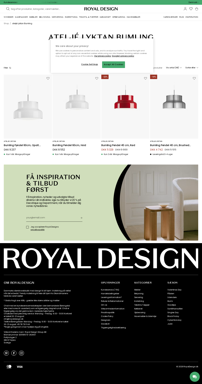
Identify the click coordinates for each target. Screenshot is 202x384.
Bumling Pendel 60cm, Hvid (69, 145)
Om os (104, 305)
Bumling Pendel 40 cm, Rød (118, 145)
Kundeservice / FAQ (110, 290)
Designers (105, 320)
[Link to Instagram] (21, 352)
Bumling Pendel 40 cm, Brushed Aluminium (169, 145)
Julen (169, 324)
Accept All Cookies (113, 64)
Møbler (137, 290)
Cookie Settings (89, 64)
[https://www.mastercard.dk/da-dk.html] (9, 366)
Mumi (170, 301)
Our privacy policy (102, 56)
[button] (193, 2)
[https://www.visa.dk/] (20, 366)
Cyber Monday (174, 320)
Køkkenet (138, 309)
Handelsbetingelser (110, 294)
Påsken (170, 294)
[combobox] (193, 2)
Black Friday (173, 316)
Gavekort (105, 324)
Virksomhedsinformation (112, 309)
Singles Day (172, 312)
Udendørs (172, 297)
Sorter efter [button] (190, 67)
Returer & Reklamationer (112, 301)
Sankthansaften (175, 309)
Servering (138, 297)
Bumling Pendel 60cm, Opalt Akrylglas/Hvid (21, 145)
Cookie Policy (107, 316)
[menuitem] (8, 17)
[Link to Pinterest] (6, 352)
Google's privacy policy (123, 56)
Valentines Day (174, 290)
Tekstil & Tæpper (141, 305)
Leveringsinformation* (111, 297)
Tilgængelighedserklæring (113, 328)
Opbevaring (139, 312)
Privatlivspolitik (107, 312)
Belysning (139, 294)
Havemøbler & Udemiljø (145, 316)
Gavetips (171, 305)
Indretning (139, 301)
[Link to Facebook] (13, 352)
